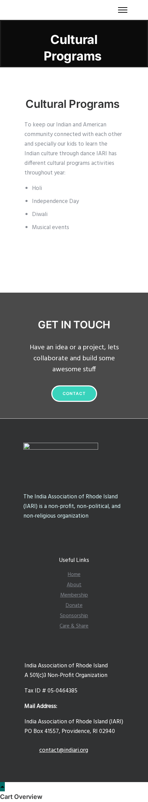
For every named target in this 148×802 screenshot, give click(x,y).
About (74, 585)
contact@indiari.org (63, 750)
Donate (74, 605)
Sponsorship (74, 616)
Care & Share (74, 626)
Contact (74, 393)
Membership (74, 595)
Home (74, 575)
